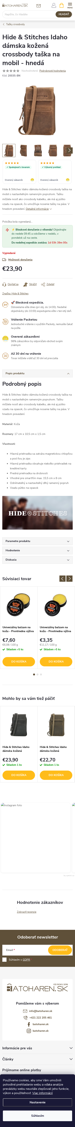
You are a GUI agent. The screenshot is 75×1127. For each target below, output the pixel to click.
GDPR (26, 960)
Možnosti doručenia (20, 260)
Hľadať (64, 14)
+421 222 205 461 (40, 1017)
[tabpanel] (19, 628)
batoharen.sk (41, 1024)
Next (69, 579)
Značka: (15, 293)
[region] (37, 172)
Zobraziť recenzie (26, 912)
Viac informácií (42, 1093)
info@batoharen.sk (40, 1011)
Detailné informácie (37, 209)
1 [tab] (34, 674)
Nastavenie (38, 1102)
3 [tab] (41, 674)
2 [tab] (37, 674)
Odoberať (60, 950)
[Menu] (70, 5)
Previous (62, 579)
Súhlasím (37, 1116)
